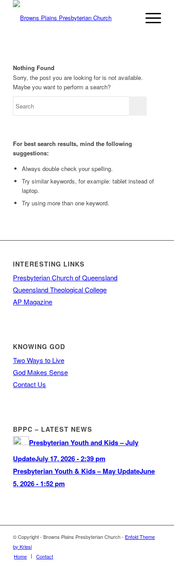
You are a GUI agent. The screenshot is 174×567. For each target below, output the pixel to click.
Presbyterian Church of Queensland (65, 277)
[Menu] (149, 18)
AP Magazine (32, 301)
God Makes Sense (40, 372)
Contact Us (29, 384)
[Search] (128, 18)
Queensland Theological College (60, 289)
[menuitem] (128, 18)
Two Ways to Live (38, 360)
